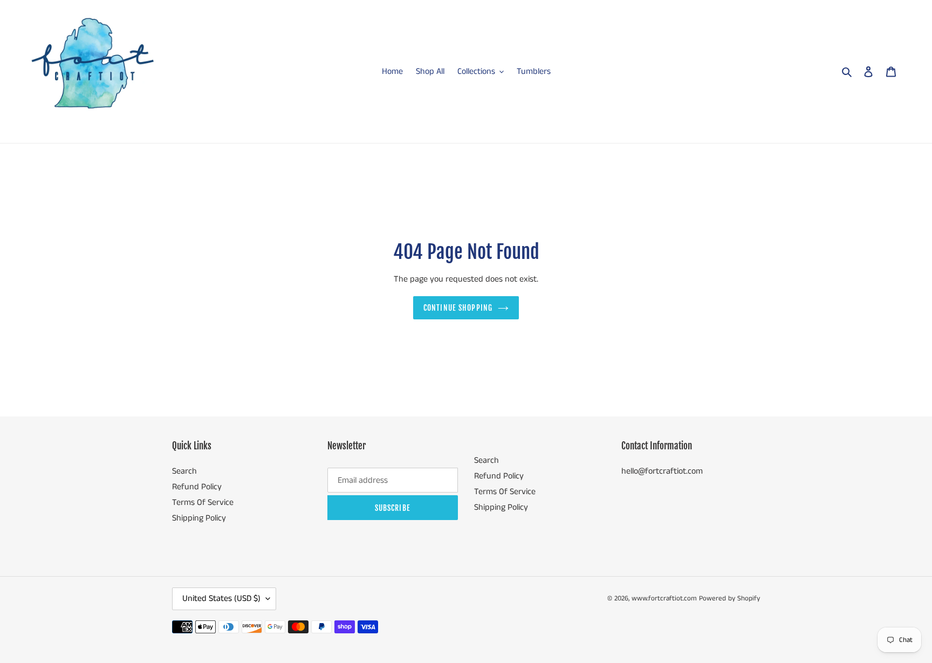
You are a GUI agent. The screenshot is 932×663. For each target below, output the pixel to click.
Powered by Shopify (729, 598)
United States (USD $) (221, 598)
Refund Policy (197, 487)
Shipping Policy (199, 518)
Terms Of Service (203, 502)
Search (184, 471)
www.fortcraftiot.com (664, 598)
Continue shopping (457, 307)
